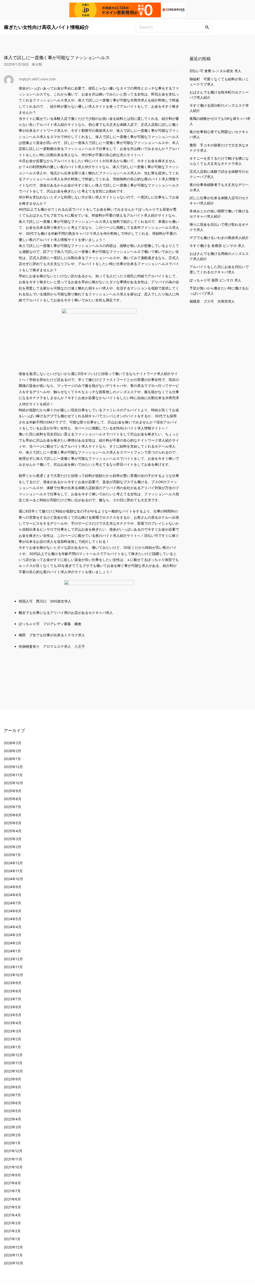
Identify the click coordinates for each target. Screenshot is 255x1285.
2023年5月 (12, 1015)
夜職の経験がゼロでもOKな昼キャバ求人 (220, 121)
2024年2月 (12, 943)
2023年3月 (12, 1031)
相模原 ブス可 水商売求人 (212, 301)
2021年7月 (12, 1191)
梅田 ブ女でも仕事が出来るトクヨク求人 (52, 635)
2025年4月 (12, 831)
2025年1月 (12, 855)
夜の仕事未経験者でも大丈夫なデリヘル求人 (219, 187)
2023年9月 (12, 983)
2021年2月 (12, 1231)
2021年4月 (12, 1215)
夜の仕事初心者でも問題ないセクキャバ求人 (219, 134)
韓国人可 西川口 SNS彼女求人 (45, 601)
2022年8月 (12, 1087)
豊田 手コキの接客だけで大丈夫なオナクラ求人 (219, 147)
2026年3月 (12, 743)
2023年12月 (13, 959)
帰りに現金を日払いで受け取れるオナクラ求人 (219, 227)
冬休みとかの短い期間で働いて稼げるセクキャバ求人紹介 (219, 213)
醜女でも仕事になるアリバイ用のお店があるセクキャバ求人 (66, 612)
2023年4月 (12, 1023)
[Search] (207, 27)
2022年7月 (12, 1095)
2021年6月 (12, 1199)
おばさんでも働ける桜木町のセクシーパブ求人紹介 (219, 94)
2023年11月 (13, 967)
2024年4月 (12, 927)
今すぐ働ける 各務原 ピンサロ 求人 (217, 245)
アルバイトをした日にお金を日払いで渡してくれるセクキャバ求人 (219, 269)
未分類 (37, 64)
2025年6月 (12, 815)
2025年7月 (12, 807)
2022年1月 (12, 1143)
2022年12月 (13, 1055)
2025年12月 (13, 767)
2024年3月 (12, 935)
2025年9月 (12, 791)
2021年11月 (13, 1159)
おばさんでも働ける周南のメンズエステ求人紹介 (219, 256)
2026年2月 (12, 751)
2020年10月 (13, 1263)
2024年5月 (12, 919)
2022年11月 (13, 1063)
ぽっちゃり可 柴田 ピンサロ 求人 (215, 280)
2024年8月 (12, 895)
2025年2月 (12, 847)
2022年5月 (12, 1111)
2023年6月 (12, 1007)
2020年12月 (13, 1247)
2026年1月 (12, 759)
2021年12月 (13, 1151)
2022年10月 (13, 1071)
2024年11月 (13, 871)
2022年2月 (12, 1135)
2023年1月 (12, 1047)
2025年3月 (12, 839)
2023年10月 (13, 975)
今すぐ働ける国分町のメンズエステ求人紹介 (219, 108)
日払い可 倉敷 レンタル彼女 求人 (215, 71)
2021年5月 (12, 1207)
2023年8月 (12, 991)
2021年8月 (12, 1183)
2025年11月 (13, 775)
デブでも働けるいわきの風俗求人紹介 (219, 237)
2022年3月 (12, 1127)
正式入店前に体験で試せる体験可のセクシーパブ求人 (219, 174)
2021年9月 (12, 1175)
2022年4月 (12, 1119)
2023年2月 (12, 1039)
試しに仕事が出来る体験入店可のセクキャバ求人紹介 (219, 200)
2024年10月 (13, 879)
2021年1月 (12, 1239)
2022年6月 (12, 1103)
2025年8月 (12, 799)
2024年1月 (12, 951)
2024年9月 (12, 887)
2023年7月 (12, 999)
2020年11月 (13, 1255)
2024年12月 (13, 863)
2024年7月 (12, 903)
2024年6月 (12, 911)
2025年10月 (13, 783)
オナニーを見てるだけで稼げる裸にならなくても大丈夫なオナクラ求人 (219, 161)
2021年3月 (12, 1223)
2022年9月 (12, 1079)
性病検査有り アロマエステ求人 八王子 (52, 646)
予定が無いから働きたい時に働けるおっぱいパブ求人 (219, 290)
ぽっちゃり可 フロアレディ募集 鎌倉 (50, 624)
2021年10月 (13, 1167)
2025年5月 (12, 823)
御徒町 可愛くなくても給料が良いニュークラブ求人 (219, 81)
